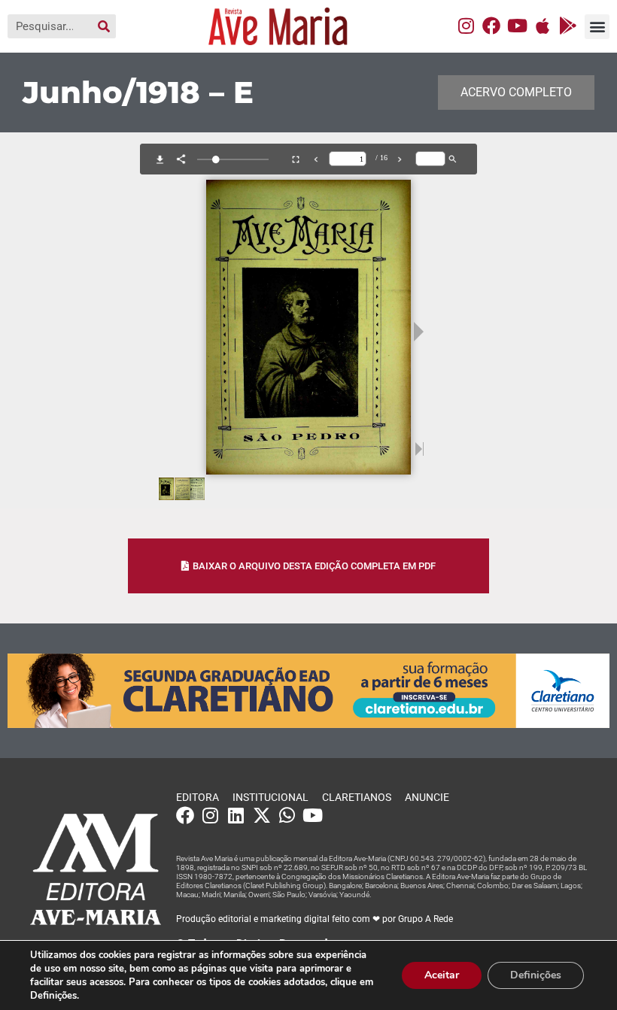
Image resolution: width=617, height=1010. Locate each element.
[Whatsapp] (287, 815)
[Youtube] (517, 26)
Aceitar (441, 975)
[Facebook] (491, 26)
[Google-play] (568, 26)
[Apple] (542, 26)
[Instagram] (466, 26)
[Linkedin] (236, 815)
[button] (597, 26)
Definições (535, 975)
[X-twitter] (262, 815)
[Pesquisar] (104, 26)
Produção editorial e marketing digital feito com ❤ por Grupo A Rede (314, 919)
